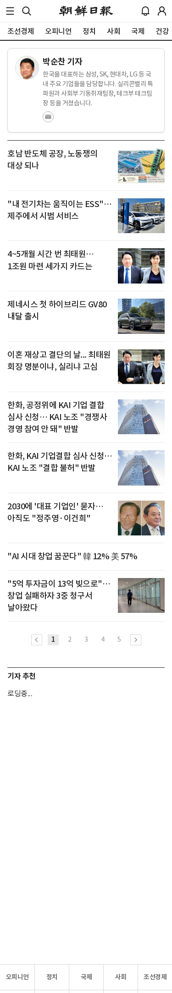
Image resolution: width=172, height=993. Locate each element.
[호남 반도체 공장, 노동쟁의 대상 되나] (141, 165)
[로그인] (161, 10)
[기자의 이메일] (48, 119)
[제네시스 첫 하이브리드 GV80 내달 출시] (141, 316)
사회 (121, 977)
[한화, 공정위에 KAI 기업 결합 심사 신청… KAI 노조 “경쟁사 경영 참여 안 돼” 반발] (141, 417)
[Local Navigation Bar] (10, 10)
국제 (86, 977)
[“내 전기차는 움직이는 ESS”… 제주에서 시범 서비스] (141, 216)
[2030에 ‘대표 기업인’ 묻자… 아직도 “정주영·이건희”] (141, 518)
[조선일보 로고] (86, 10)
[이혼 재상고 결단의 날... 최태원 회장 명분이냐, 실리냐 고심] (141, 366)
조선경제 (155, 977)
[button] (10, 10)
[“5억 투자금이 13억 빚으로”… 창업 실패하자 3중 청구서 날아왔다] (141, 595)
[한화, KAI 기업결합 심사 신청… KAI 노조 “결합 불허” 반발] (141, 468)
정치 (52, 977)
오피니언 (17, 977)
